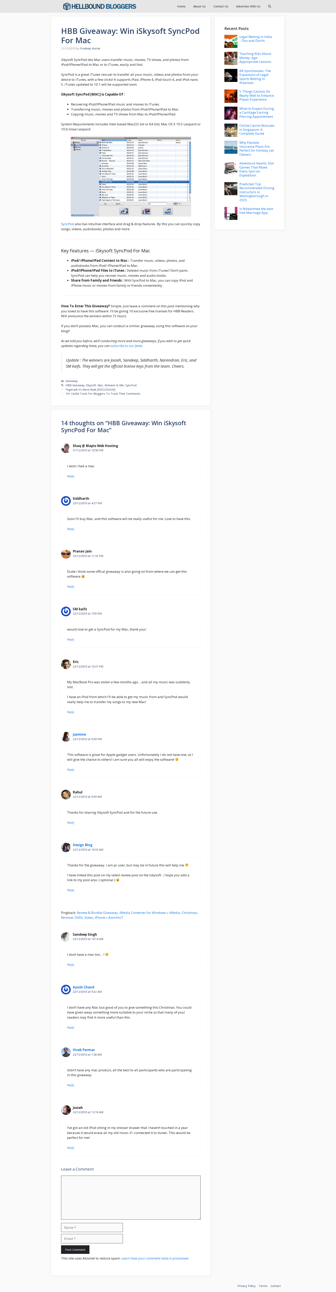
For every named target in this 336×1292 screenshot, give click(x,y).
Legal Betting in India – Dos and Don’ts (255, 38)
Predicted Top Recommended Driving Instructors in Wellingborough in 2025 (256, 192)
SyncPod (67, 224)
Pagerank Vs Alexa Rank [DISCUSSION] (90, 389)
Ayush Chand (83, 987)
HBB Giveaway (75, 385)
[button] (269, 6)
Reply (70, 476)
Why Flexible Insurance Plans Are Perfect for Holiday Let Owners (256, 148)
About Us (199, 6)
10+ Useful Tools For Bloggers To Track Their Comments (103, 393)
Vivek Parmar (84, 1050)
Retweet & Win (114, 385)
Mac (100, 385)
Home (181, 6)
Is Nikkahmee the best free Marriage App (256, 210)
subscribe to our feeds (126, 345)
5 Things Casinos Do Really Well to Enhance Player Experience (256, 95)
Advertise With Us (248, 6)
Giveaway (72, 381)
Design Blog (82, 845)
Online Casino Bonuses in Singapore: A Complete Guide (256, 129)
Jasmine (79, 734)
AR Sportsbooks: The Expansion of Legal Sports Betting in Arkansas (255, 77)
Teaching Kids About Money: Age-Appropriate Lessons (255, 57)
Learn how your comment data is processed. (155, 1258)
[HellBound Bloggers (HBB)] (99, 6)
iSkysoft (91, 385)
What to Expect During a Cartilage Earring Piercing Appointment (256, 112)
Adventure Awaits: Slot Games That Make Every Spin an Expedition (256, 169)
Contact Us (221, 6)
